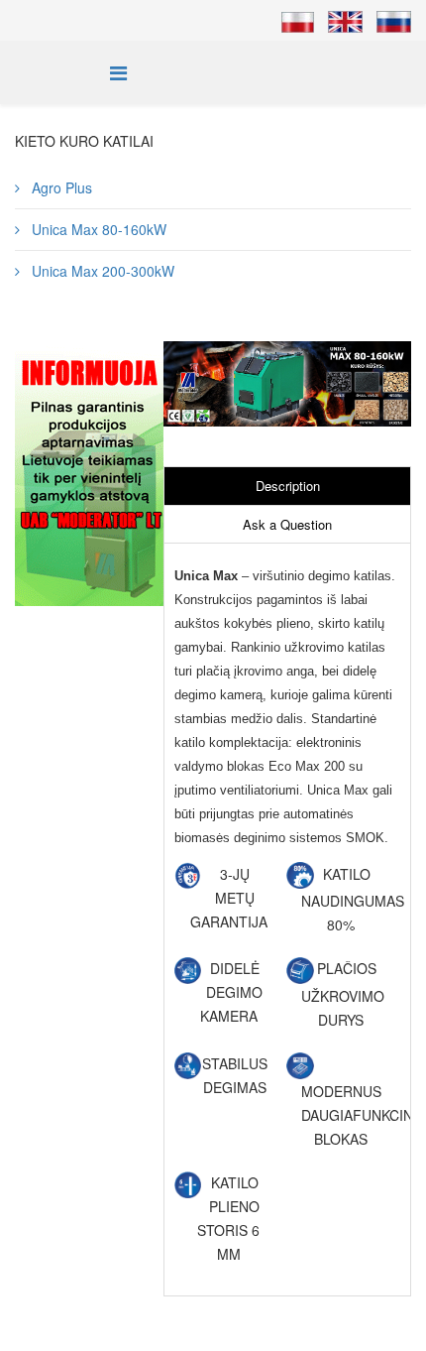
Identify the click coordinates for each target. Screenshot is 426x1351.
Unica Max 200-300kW (101, 271)
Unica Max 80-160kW (97, 229)
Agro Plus (60, 187)
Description (288, 485)
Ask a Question (287, 524)
